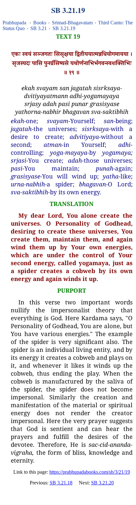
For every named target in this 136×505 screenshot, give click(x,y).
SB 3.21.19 (64, 28)
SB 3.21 (38, 28)
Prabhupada (14, 22)
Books (39, 22)
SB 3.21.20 (102, 482)
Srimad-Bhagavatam (72, 22)
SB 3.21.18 (61, 482)
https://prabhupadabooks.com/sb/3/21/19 (89, 472)
